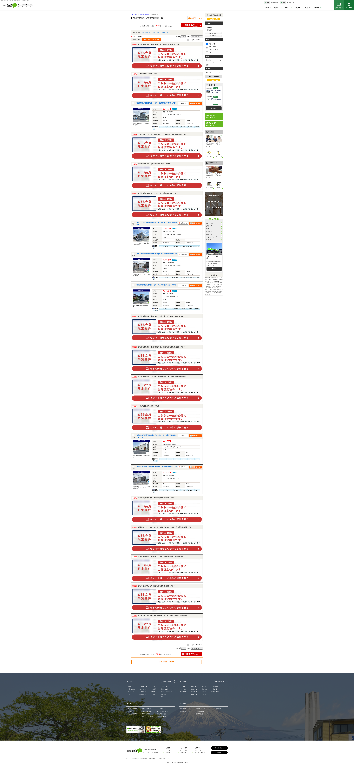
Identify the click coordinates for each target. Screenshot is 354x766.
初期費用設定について (202, 714)
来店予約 (349, 7)
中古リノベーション (166, 691)
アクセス (167, 750)
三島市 (153, 694)
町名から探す (215, 691)
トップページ (267, 7)
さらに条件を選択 (214, 76)
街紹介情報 (198, 748)
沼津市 (153, 691)
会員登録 (163, 694)
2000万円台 (142, 691)
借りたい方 (211, 124)
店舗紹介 (214, 269)
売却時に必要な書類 (147, 716)
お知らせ (167, 752)
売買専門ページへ (167, 681)
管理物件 (218, 187)
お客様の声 (209, 226)
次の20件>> (199, 40)
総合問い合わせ (219, 748)
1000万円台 (142, 689)
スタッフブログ (184, 750)
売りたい (295, 7)
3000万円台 (142, 694)
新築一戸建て (145, 32)
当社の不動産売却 (132, 708)
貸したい (304, 7)
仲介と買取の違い (146, 711)
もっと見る (214, 108)
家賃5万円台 (194, 689)
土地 (167, 32)
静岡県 (210, 27)
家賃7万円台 (194, 694)
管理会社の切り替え (201, 708)
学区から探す (215, 689)
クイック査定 (218, 156)
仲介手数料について (162, 711)
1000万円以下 (143, 686)
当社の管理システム (185, 708)
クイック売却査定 (132, 714)
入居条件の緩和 (216, 708)
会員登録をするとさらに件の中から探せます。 (156, 25)
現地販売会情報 (165, 689)
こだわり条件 (164, 686)
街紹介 (207, 228)
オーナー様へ (209, 187)
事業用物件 (183, 691)
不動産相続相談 (161, 714)
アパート (182, 686)
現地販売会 (209, 234)
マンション (131, 691)
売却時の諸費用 (146, 714)
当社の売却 (209, 156)
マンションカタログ (211, 237)
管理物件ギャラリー (185, 711)
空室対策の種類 (200, 711)
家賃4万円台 (194, 686)
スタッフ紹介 (209, 223)
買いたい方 (211, 116)
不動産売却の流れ (146, 708)
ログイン (163, 697)
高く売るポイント (162, 708)
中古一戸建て (152, 32)
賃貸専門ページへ (219, 681)
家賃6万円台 (194, 691)
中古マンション (161, 32)
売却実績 (130, 711)
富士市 (153, 686)
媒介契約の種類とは (162, 716)
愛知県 (210, 30)
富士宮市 (153, 689)
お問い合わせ (339, 7)
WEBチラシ (209, 231)
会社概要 (208, 239)
